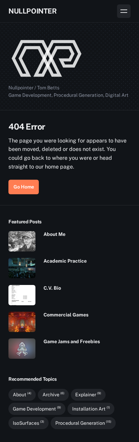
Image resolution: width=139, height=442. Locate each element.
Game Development (37, 408)
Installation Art (91, 408)
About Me (54, 234)
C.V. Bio (52, 288)
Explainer (88, 395)
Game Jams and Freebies (72, 341)
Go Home (23, 187)
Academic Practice (65, 261)
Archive (53, 395)
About (22, 395)
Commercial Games (66, 314)
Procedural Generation (83, 423)
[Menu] (124, 11)
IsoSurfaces (28, 423)
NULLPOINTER (32, 11)
